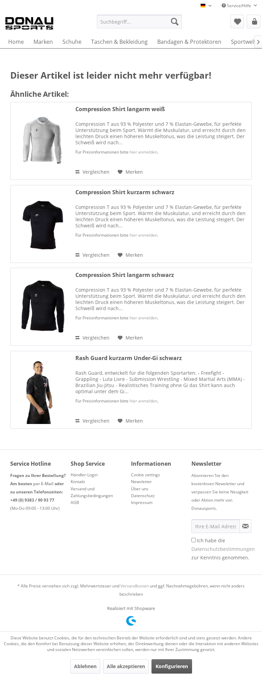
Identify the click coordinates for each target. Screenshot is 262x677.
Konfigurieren (172, 666)
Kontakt (78, 481)
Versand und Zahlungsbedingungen (92, 492)
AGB (75, 502)
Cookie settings (145, 475)
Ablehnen (85, 666)
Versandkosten (134, 586)
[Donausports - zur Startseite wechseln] (29, 23)
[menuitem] (139, 21)
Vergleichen (95, 172)
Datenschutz (143, 496)
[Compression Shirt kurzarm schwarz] (41, 224)
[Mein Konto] (253, 21)
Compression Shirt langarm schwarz (124, 275)
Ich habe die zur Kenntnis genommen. (223, 549)
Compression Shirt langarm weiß (120, 109)
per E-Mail (43, 484)
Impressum (141, 502)
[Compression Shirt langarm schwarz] (41, 306)
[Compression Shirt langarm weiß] (41, 141)
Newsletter (141, 481)
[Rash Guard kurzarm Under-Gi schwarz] (41, 390)
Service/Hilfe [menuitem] (239, 6)
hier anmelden (143, 152)
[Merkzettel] (237, 21)
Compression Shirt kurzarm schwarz (124, 192)
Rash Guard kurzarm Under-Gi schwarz (128, 358)
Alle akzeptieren (126, 666)
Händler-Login (84, 475)
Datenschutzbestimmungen (223, 549)
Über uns (139, 489)
